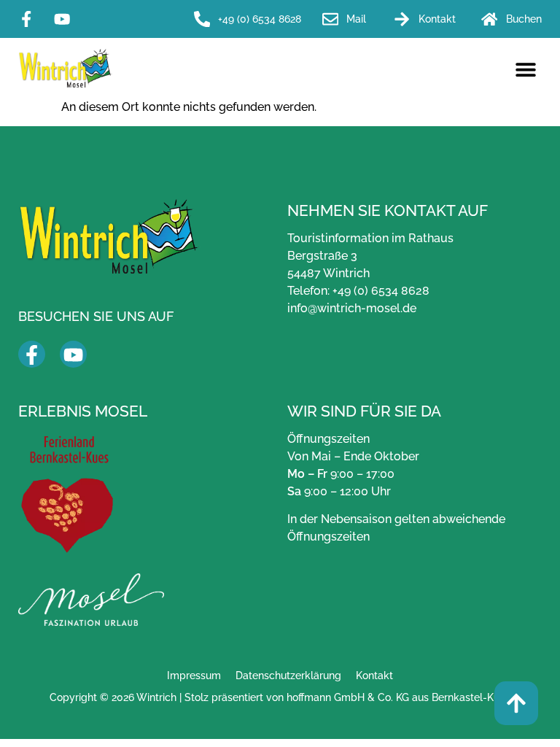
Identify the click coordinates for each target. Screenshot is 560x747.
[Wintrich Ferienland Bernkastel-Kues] (67, 494)
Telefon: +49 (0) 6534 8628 (358, 291)
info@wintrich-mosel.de (351, 308)
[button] (525, 69)
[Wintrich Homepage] (65, 68)
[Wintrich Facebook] (30, 19)
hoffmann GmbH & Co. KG (348, 697)
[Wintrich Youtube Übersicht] (73, 355)
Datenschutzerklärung (288, 675)
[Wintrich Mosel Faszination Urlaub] (91, 599)
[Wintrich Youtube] (66, 19)
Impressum (194, 675)
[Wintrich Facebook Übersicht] (32, 355)
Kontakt (374, 675)
